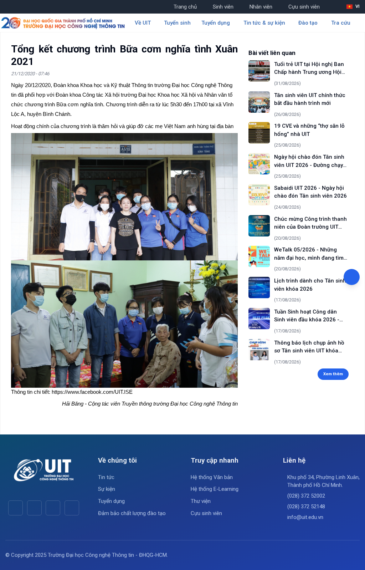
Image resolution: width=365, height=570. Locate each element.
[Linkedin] (72, 507)
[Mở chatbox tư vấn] (352, 277)
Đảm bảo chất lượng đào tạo (132, 513)
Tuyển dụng (111, 501)
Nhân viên (261, 7)
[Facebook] (15, 507)
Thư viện (201, 501)
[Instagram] (53, 507)
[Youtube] (34, 507)
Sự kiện (106, 489)
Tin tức (106, 477)
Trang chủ (185, 7)
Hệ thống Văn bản (212, 477)
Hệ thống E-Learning (214, 489)
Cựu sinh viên (304, 7)
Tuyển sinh (177, 23)
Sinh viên (223, 7)
